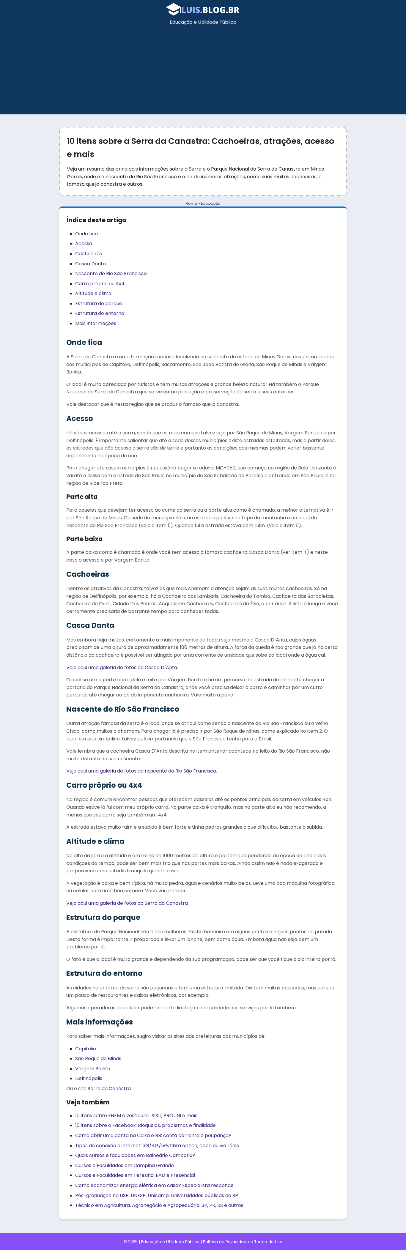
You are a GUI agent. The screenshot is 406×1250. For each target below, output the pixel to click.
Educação (211, 203)
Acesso (83, 243)
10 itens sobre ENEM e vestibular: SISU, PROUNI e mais (136, 1115)
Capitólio (85, 1048)
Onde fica (86, 233)
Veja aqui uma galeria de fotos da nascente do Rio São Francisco (141, 770)
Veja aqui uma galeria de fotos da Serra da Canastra (127, 903)
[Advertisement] (203, 72)
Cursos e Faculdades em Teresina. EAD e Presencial (135, 1175)
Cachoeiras (88, 253)
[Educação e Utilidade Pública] (203, 14)
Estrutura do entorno (99, 313)
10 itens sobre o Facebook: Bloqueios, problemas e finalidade (145, 1125)
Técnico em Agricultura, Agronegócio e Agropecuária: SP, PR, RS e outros (159, 1205)
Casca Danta (90, 263)
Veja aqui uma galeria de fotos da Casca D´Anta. (122, 667)
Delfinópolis (88, 1078)
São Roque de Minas (98, 1058)
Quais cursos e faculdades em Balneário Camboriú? (135, 1155)
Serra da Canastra (109, 1088)
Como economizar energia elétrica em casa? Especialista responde (154, 1185)
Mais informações (95, 323)
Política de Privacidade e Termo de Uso (242, 1242)
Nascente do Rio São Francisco (111, 273)
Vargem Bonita (92, 1068)
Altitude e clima (93, 293)
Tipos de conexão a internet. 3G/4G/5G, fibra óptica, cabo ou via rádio (157, 1145)
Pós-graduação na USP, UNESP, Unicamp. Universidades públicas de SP (156, 1195)
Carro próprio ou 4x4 (100, 283)
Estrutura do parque (98, 303)
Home (191, 203)
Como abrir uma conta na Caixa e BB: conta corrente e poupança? (153, 1135)
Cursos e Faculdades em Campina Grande (124, 1165)
